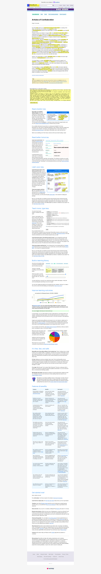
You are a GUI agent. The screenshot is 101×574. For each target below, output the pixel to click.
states (33, 29)
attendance (45, 36)
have (33, 31)
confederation (63, 44)
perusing (56, 178)
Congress (56, 30)
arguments (34, 61)
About (38, 554)
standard (61, 69)
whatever (41, 46)
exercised (38, 64)
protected (34, 35)
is (43, 48)
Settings (71, 5)
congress (50, 36)
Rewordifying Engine (39, 130)
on (48, 36)
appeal (62, 60)
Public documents (38, 7)
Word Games (39, 556)
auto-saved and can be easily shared (55, 82)
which (38, 48)
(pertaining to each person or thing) (45, 69)
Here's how (34, 222)
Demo (64, 5)
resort (58, 60)
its (41, 27)
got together (60, 30)
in (60, 27)
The (36, 56)
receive (46, 40)
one (35, 31)
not (51, 32)
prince (47, 43)
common (67, 50)
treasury (45, 52)
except (54, 36)
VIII (35, 50)
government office (39, 40)
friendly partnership (58, 42)
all (45, 50)
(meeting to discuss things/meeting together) (40, 42)
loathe (59, 177)
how (54, 48)
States (51, 30)
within (51, 53)
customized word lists (61, 233)
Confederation (47, 20)
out (45, 34)
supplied (53, 52)
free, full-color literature (50, 504)
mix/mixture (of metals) (45, 68)
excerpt (37, 23)
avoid (63, 173)
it (57, 48)
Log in (72, 7)
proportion (39, 53)
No (36, 39)
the (66, 27)
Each (33, 27)
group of (51, 29)
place (44, 34)
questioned (34, 34)
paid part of (34, 52)
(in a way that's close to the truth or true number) (54, 47)
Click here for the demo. (58, 497)
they (39, 29)
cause (55, 63)
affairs (63, 70)
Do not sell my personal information (50, 558)
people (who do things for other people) (52, 27)
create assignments (62, 472)
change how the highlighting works (42, 123)
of (40, 20)
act (41, 29)
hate (59, 173)
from (43, 35)
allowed (46, 51)
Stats (42, 14)
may (56, 61)
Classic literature (31, 7)
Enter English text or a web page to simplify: (38, 88)
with (41, 43)
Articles (35, 20)
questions (43, 30)
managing (59, 70)
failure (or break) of (36, 38)
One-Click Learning (52, 517)
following (47, 64)
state (66, 30)
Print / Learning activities (53, 14)
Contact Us (55, 556)
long (56, 48)
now (43, 61)
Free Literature (58, 554)
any (38, 34)
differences (40, 61)
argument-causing (64, 116)
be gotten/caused (59, 50)
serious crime (63, 36)
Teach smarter (60, 7)
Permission (46, 39)
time (67, 35)
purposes (34, 48)
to (36, 36)
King (44, 43)
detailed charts (42, 191)
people (40, 35)
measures (34, 70)
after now (53, 61)
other (47, 50)
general (38, 51)
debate (43, 32)
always (33, 64)
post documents (60, 471)
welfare (41, 51)
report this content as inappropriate (38, 75)
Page (33, 23)
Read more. (63, 395)
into (64, 40)
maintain (39, 27)
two (34, 44)
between (45, 46)
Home (61, 5)
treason (58, 36)
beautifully (63, 115)
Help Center (51, 554)
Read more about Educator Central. (51, 344)
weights (65, 69)
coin (56, 68)
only (59, 56)
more (37, 44)
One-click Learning (47, 556)
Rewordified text (35, 14)
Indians (33, 72)
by (48, 51)
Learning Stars (52, 194)
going (35, 36)
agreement (52, 42)
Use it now (51, 523)
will (37, 27)
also (51, 60)
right (66, 56)
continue (61, 48)
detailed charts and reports (51, 326)
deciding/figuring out (37, 30)
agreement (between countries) (54, 44)
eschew (64, 177)
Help (68, 5)
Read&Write (57, 2)
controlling (38, 68)
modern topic (61, 117)
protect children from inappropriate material (58, 381)
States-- (46, 70)
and (35, 29)
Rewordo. (58, 508)
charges (38, 50)
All (36, 50)
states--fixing (55, 69)
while (37, 29)
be (52, 32)
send (33, 40)
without (41, 39)
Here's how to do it (58, 285)
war (42, 50)
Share (45, 14)
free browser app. (64, 455)
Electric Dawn (63, 529)
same (42, 48)
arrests (45, 35)
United (48, 30)
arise (58, 61)
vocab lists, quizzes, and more (61, 81)
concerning (36, 63)
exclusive (63, 56)
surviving (46, 61)
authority (64, 63)
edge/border (41, 63)
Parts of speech (63, 14)
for (56, 36)
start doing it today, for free (39, 203)
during (63, 35)
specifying (43, 47)
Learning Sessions (39, 141)
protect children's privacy (37, 375)
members (45, 29)
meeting (63, 27)
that (53, 50)
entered (48, 48)
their (38, 35)
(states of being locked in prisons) (55, 35)
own (43, 27)
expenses (50, 50)
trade (54, 70)
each (64, 30)
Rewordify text (33, 102)
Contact (52, 532)
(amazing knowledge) (61, 119)
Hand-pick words (65, 9)
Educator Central (36, 305)
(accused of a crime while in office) (60, 32)
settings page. (46, 81)
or (66, 36)
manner (44, 64)
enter (62, 40)
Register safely (67, 7)
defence (33, 51)
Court (40, 34)
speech (38, 32)
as (42, 29)
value (45, 53)
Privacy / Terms (65, 554)
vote (37, 31)
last (56, 60)
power (35, 57)
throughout (38, 70)
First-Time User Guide (50, 500)
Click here (41, 528)
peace (42, 38)
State (35, 27)
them (48, 46)
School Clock (62, 519)
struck (58, 68)
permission (56, 46)
